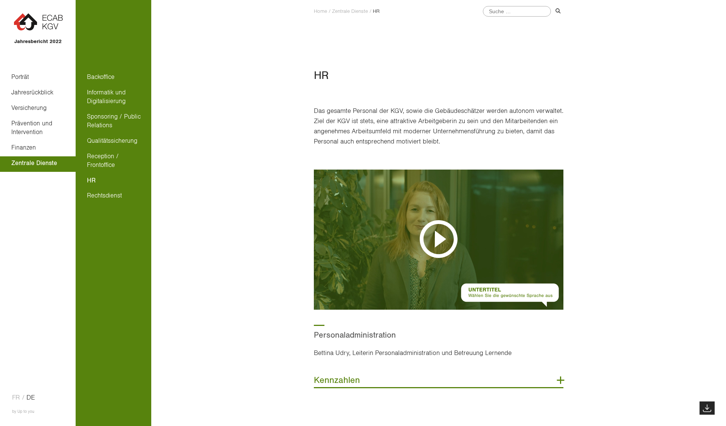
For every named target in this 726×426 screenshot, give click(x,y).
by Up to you (23, 411)
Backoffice (101, 77)
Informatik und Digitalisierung (106, 96)
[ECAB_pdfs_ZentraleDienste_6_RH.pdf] (707, 408)
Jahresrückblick (32, 92)
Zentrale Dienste (34, 163)
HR (91, 180)
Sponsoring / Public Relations (114, 120)
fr (16, 397)
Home (320, 11)
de (30, 397)
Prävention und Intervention (31, 127)
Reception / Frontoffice (103, 160)
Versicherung (29, 108)
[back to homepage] (38, 29)
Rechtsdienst (104, 195)
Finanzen (23, 147)
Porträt (20, 77)
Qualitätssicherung (112, 140)
